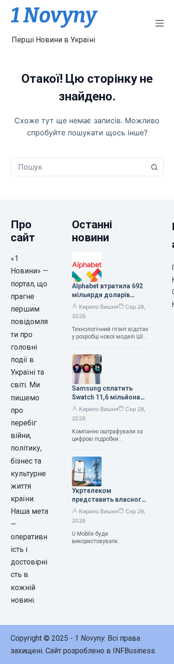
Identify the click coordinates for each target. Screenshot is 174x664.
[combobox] (78, 167)
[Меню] (159, 23)
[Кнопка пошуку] (154, 167)
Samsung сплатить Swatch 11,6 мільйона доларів (106, 397)
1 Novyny (54, 15)
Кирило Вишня (98, 306)
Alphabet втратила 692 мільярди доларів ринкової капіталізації (107, 294)
